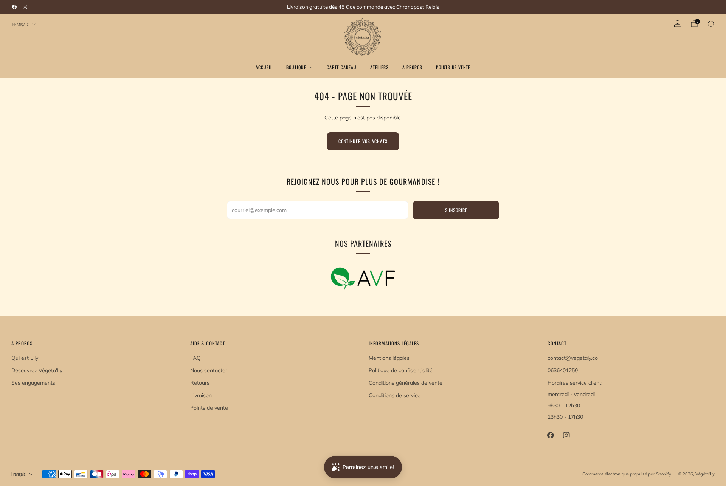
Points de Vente (453, 67)
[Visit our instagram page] (25, 7)
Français (20, 24)
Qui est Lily (24, 357)
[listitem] (363, 7)
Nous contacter (208, 370)
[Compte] (677, 24)
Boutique (296, 67)
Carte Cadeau (342, 67)
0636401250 (563, 370)
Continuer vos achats (363, 141)
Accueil (264, 67)
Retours (199, 382)
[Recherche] (711, 24)
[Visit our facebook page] (14, 7)
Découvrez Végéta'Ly (36, 370)
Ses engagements (33, 382)
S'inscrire (456, 210)
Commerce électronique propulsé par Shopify (626, 474)
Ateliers (379, 67)
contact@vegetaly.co (573, 357)
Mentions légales (389, 357)
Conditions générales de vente (405, 382)
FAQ (195, 357)
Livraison (201, 395)
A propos (412, 67)
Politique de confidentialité (401, 370)
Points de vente (209, 407)
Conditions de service (394, 395)
